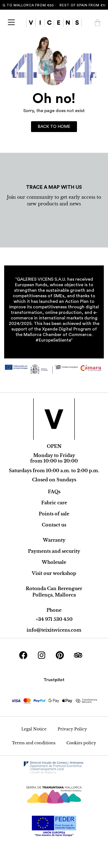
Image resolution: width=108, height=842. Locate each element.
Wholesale (54, 562)
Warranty (54, 540)
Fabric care (54, 502)
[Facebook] (23, 655)
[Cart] (97, 22)
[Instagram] (41, 655)
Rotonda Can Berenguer (54, 588)
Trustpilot (54, 680)
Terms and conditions (33, 742)
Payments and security (54, 551)
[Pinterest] (60, 655)
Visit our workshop (54, 573)
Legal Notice (34, 729)
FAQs (54, 491)
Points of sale (54, 513)
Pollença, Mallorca (54, 595)
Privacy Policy (72, 729)
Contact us (54, 525)
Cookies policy (81, 742)
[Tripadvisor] (78, 655)
